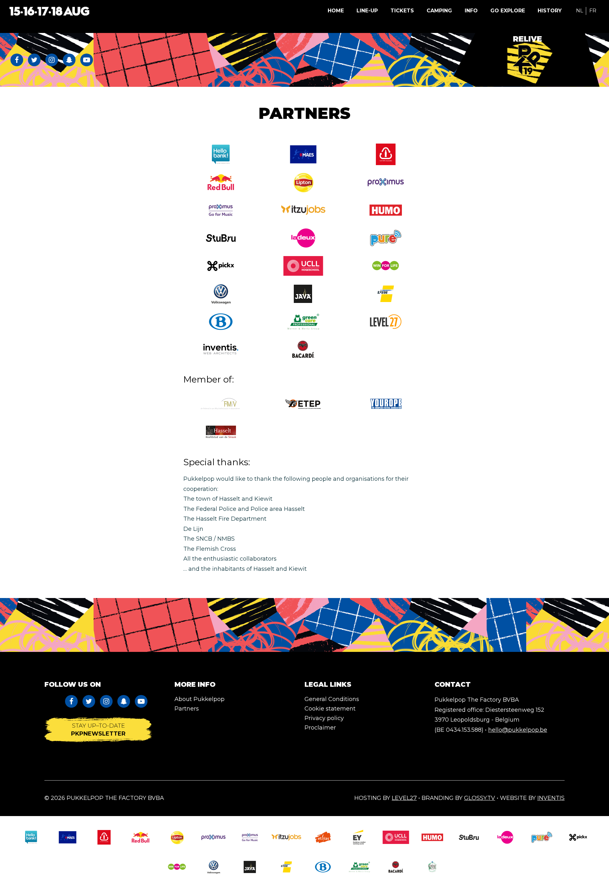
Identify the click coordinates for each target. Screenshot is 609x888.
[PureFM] (386, 238)
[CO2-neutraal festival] (432, 867)
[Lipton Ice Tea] (303, 182)
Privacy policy (324, 718)
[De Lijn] (386, 293)
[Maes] (303, 154)
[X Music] (221, 266)
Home (336, 11)
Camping (439, 11)
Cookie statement (330, 708)
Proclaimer (320, 727)
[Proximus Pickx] (578, 837)
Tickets (402, 11)
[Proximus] (386, 182)
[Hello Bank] (221, 154)
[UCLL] (303, 266)
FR (592, 11)
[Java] (249, 867)
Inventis (551, 798)
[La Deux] (303, 238)
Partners (186, 708)
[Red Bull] (221, 182)
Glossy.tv (479, 798)
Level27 (404, 798)
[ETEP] (303, 404)
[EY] (359, 837)
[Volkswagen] (221, 293)
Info (471, 11)
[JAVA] (303, 293)
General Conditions (331, 699)
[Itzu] (303, 210)
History (550, 11)
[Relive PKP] (529, 60)
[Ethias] (322, 837)
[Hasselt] (221, 432)
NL (579, 11)
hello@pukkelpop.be (517, 729)
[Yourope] (386, 404)
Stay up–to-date (98, 729)
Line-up (367, 11)
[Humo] (386, 210)
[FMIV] (221, 404)
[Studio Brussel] (221, 238)
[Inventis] (221, 349)
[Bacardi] (303, 349)
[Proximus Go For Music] (221, 210)
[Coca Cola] (386, 154)
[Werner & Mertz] (303, 321)
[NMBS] (221, 321)
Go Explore (507, 11)
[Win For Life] (386, 266)
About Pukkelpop (199, 699)
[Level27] (386, 321)
